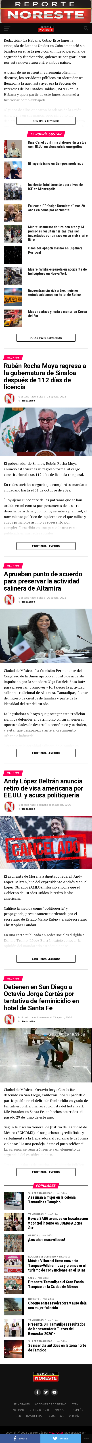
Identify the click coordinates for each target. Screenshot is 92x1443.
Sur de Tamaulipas (29, 1416)
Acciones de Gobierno (50, 1404)
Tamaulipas (55, 1416)
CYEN (75, 1404)
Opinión (78, 1410)
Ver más (75, 1416)
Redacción (28, 400)
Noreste (61, 1410)
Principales (21, 1404)
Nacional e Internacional (31, 1410)
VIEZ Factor (56, 1432)
